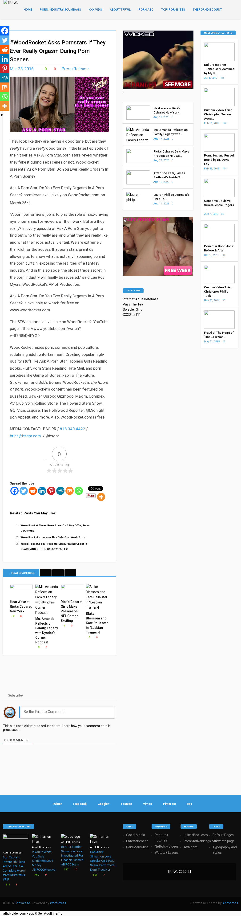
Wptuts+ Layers (166, 852)
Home (28, 9)
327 (65, 869)
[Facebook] (14, 491)
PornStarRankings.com (201, 841)
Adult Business (12, 852)
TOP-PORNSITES (173, 9)
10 (75, 869)
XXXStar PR (132, 315)
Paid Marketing (137, 847)
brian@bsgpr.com (25, 436)
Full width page (224, 841)
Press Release (75, 68)
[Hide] (2, 115)
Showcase (22, 903)
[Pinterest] (51, 491)
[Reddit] (33, 491)
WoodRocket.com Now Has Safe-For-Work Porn (52, 537)
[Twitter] (24, 491)
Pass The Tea (133, 304)
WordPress (58, 903)
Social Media (135, 835)
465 (222, 78)
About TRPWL (120, 9)
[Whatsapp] (79, 491)
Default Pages (223, 835)
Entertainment (137, 841)
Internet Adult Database (140, 299)
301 (94, 874)
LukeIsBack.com (196, 835)
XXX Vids (95, 9)
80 (223, 214)
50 (223, 255)
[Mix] (69, 491)
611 (7, 884)
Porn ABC (145, 9)
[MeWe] (60, 491)
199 (224, 123)
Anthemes (230, 903)
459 (36, 874)
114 (224, 168)
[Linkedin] (42, 491)
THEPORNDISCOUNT (207, 9)
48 (224, 341)
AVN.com (190, 847)
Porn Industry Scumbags (60, 9)
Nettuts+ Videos (167, 846)
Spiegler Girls (132, 309)
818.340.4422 (72, 429)
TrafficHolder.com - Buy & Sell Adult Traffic (31, 913)
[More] (101, 497)
